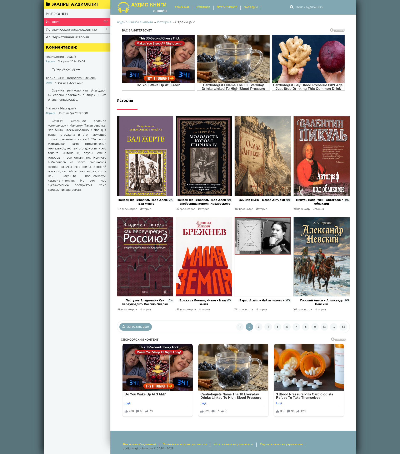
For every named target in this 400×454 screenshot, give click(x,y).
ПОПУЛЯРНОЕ (227, 7)
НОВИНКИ (203, 7)
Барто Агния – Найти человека (262, 300)
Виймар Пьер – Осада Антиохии (263, 200)
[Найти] (292, 7)
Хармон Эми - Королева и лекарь (71, 78)
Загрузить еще (138, 327)
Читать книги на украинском (233, 444)
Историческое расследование (71, 29)
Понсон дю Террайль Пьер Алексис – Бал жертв (145, 202)
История (53, 22)
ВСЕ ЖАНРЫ (57, 14)
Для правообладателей (139, 444)
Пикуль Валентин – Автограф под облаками (321, 202)
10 (324, 327)
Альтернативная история (67, 37)
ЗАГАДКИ (251, 7)
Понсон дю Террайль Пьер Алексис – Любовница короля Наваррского (204, 202)
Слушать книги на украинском (281, 444)
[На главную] (143, 7)
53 (343, 327)
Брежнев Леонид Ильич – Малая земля (204, 302)
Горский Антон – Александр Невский (321, 302)
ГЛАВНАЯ (182, 7)
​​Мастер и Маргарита (61, 108)
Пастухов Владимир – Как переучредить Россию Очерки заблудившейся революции (145, 302)
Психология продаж (61, 57)
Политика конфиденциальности (185, 444)
